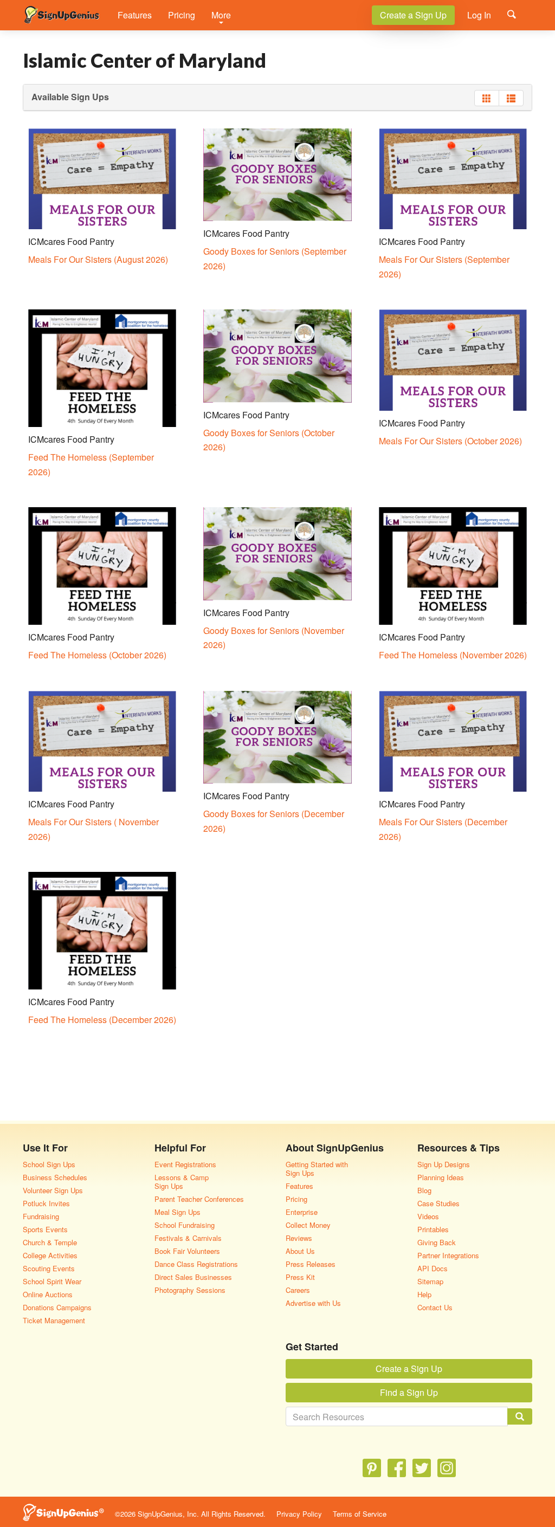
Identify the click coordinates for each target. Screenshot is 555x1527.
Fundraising (41, 1216)
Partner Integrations (448, 1255)
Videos (428, 1216)
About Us (300, 1251)
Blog (424, 1190)
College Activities (50, 1255)
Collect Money (308, 1225)
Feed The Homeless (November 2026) (453, 655)
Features (135, 15)
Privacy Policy (299, 1514)
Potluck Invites (46, 1203)
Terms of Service (359, 1514)
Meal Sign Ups (177, 1212)
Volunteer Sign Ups (53, 1190)
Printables (433, 1229)
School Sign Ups (49, 1164)
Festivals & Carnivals (188, 1238)
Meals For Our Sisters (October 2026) (450, 441)
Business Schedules (55, 1177)
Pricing (181, 15)
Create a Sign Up (413, 15)
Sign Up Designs (443, 1164)
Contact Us (435, 1307)
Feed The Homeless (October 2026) (97, 655)
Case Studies (438, 1203)
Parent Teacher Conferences (199, 1199)
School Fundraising (184, 1225)
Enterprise (302, 1212)
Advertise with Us (313, 1303)
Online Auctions (48, 1294)
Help (424, 1294)
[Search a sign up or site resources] (511, 14)
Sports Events (45, 1229)
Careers (298, 1290)
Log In (479, 15)
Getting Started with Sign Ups (317, 1168)
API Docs (432, 1268)
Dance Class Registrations (196, 1264)
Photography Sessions (189, 1290)
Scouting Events (49, 1268)
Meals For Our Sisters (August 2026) (98, 259)
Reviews (299, 1238)
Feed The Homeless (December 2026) (102, 1019)
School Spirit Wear (52, 1281)
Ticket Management (54, 1320)
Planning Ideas (440, 1177)
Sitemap (430, 1281)
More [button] (221, 15)
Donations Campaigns (57, 1307)
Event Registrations (185, 1164)
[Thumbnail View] (486, 98)
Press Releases (310, 1264)
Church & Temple (50, 1242)
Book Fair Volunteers (187, 1251)
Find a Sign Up (409, 1392)
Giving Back (436, 1242)
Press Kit (300, 1277)
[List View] (511, 98)
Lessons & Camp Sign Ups (181, 1181)
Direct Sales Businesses (193, 1277)
